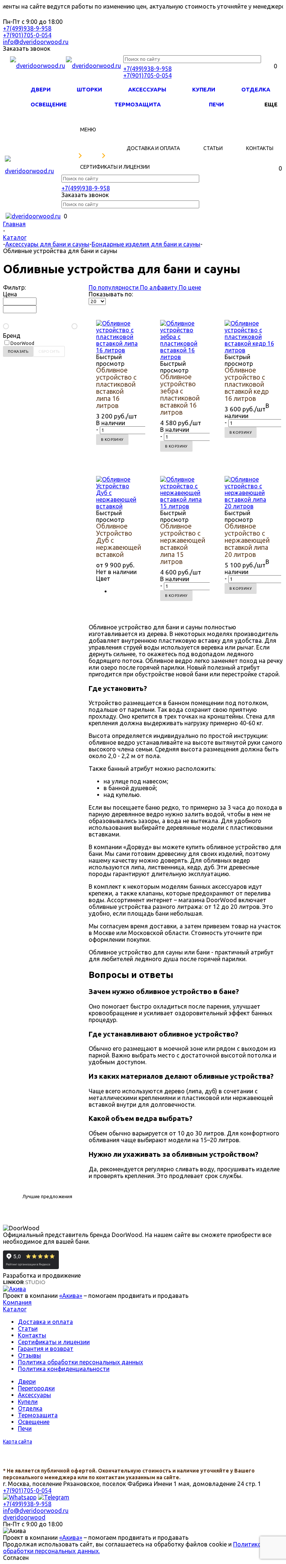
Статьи (28, 1328)
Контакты (32, 1335)
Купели (203, 89)
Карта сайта (17, 1442)
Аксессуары (147, 89)
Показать (18, 351)
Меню (88, 130)
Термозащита (137, 104)
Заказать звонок (26, 48)
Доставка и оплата (45, 1321)
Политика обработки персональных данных (80, 1362)
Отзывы (29, 1355)
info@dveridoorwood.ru (36, 41)
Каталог (14, 1309)
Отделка (255, 89)
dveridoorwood (24, 1517)
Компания (17, 1302)
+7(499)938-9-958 (27, 28)
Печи (216, 104)
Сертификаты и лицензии (54, 1342)
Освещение (49, 104)
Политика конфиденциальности (63, 1368)
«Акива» (70, 1295)
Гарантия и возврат (45, 1348)
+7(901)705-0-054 (27, 35)
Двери (41, 89)
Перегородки (36, 1388)
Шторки (89, 89)
